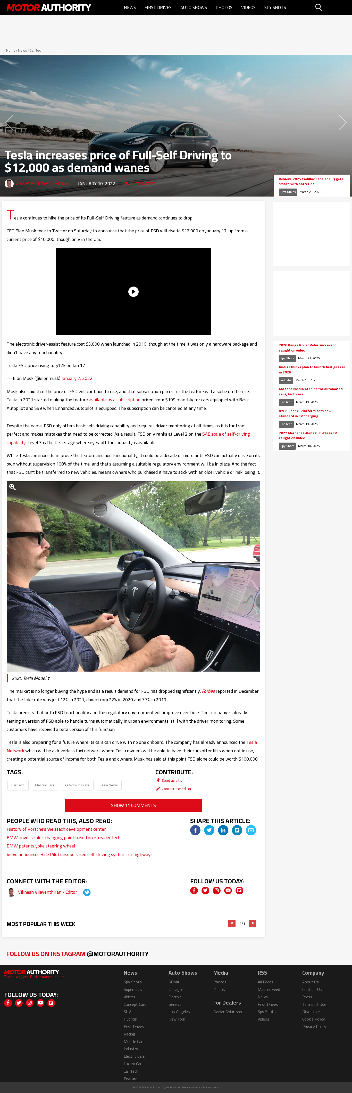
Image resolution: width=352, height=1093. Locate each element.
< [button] (232, 923)
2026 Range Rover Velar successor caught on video (307, 348)
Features (131, 1078)
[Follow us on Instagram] (217, 890)
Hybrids (130, 1019)
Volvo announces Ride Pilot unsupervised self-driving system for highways (80, 854)
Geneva (175, 1004)
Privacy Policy (314, 1026)
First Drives (158, 7)
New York (177, 1019)
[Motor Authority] (49, 7)
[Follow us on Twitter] (205, 890)
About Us (310, 982)
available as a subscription (114, 399)
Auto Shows (193, 7)
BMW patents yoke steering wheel (41, 846)
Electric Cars (44, 784)
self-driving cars (77, 784)
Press (307, 997)
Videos (248, 7)
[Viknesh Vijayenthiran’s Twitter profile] (82, 892)
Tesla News (109, 784)
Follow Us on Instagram (77, 954)
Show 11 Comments (133, 805)
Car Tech (36, 50)
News (130, 7)
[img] (195, 830)
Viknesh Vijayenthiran (41, 183)
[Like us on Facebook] (194, 890)
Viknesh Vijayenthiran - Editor (48, 892)
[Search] (332, 7)
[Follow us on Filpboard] (239, 890)
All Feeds (265, 982)
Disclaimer (311, 1011)
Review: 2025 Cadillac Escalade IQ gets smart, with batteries (311, 182)
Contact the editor (176, 788)
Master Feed (269, 989)
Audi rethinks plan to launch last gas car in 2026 (312, 370)
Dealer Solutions (227, 1012)
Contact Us (312, 989)
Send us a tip (171, 780)
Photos (224, 7)
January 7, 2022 (77, 378)
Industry (286, 380)
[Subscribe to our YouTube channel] (228, 890)
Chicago (175, 989)
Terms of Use (314, 1004)
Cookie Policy (313, 1019)
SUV (127, 1011)
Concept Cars (135, 1004)
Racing (129, 1034)
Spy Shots (275, 7)
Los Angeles (179, 1011)
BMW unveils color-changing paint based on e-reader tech (63, 837)
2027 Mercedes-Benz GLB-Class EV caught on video (308, 436)
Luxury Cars (134, 1063)
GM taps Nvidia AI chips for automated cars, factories (311, 392)
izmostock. (212, 1087)
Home (10, 50)
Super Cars (133, 989)
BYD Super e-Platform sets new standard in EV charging (305, 414)
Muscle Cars (134, 1041)
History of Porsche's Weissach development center (56, 829)
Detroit (175, 997)
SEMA (174, 982)
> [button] (252, 923)
